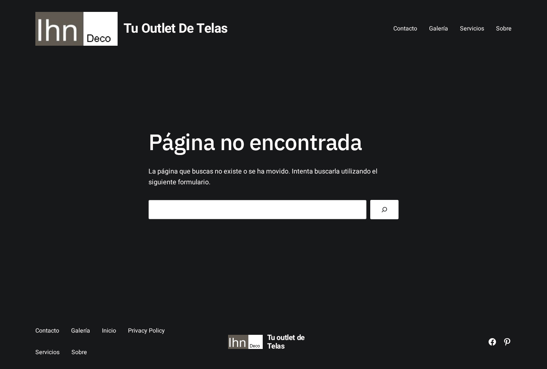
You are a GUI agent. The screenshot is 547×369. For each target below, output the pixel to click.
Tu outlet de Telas (175, 28)
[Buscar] (384, 209)
